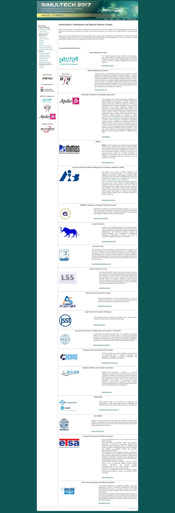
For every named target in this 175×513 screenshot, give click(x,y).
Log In (111, 19)
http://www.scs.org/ (104, 503)
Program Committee (45, 29)
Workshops (42, 36)
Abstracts (42, 66)
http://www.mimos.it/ (108, 162)
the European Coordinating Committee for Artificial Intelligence (119, 179)
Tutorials (41, 40)
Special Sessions (44, 38)
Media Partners (43, 58)
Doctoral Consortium (45, 46)
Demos (41, 42)
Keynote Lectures (44, 33)
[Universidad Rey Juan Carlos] (47, 91)
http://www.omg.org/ (107, 65)
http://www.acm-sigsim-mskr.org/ (108, 409)
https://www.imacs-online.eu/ (101, 345)
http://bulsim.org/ (107, 392)
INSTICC (135, 508)
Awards (41, 68)
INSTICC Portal (131, 19)
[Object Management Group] (47, 102)
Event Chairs (43, 31)
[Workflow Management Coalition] (47, 111)
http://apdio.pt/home (114, 118)
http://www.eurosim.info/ (101, 218)
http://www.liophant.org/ (108, 241)
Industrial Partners (44, 55)
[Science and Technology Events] (47, 132)
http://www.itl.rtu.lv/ (104, 288)
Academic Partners (44, 53)
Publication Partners (45, 62)
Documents (40, 23)
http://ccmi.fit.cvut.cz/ (97, 431)
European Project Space (46, 49)
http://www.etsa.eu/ (107, 477)
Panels (41, 44)
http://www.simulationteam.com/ (101, 264)
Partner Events (43, 60)
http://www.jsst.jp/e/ (99, 325)
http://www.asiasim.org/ (105, 306)
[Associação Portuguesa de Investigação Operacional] (47, 119)
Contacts (117, 19)
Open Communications (45, 47)
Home (106, 19)
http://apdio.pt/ (106, 137)
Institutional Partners (45, 57)
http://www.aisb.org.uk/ (108, 200)
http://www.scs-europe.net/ (109, 363)
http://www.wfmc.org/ (101, 89)
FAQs (123, 19)
